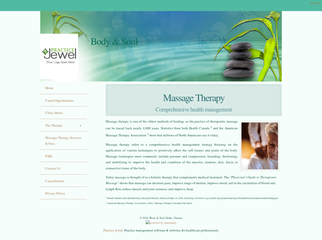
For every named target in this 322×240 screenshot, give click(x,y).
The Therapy (54, 125)
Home (49, 88)
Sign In (315, 3)
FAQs (48, 156)
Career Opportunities (59, 100)
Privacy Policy (55, 193)
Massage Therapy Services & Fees (63, 140)
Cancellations (54, 181)
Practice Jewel (113, 230)
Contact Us (52, 168)
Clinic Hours (54, 112)
